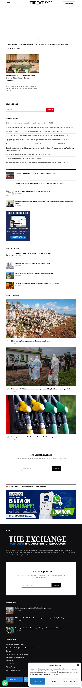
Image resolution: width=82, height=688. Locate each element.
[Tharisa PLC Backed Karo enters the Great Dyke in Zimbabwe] (10, 255)
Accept (38, 681)
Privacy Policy (10, 667)
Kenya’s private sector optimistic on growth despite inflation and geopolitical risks (32, 131)
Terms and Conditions (13, 670)
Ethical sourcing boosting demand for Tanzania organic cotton (26, 123)
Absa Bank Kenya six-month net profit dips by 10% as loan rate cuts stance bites (32, 144)
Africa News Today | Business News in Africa (20, 648)
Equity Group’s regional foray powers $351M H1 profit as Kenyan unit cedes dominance (33, 140)
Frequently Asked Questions (15, 657)
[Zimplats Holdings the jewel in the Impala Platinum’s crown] (10, 265)
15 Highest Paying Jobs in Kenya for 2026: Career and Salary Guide (34, 173)
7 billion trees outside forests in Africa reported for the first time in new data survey (39, 183)
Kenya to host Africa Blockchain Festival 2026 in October (24, 154)
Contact (8, 651)
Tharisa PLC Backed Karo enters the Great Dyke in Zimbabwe (33, 253)
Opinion (8, 83)
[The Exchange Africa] (41, 3)
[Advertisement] (41, 22)
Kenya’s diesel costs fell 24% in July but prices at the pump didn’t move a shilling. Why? (33, 162)
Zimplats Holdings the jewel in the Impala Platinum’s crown (32, 263)
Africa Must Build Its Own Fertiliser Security (20, 158)
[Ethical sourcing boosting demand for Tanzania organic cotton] (41, 318)
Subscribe (69, 3)
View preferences (70, 681)
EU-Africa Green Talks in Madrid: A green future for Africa (32, 191)
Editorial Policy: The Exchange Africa (17, 654)
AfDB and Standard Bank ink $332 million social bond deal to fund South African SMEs (33, 135)
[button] (78, 665)
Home (7, 39)
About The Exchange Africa (15, 645)
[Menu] (8, 3)
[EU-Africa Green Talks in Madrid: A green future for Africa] (10, 193)
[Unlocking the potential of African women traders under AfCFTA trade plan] (10, 285)
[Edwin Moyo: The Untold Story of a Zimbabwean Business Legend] (10, 275)
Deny (54, 681)
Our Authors (10, 664)
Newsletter (9, 660)
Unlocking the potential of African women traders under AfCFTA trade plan (37, 283)
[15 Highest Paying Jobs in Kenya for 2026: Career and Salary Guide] (10, 175)
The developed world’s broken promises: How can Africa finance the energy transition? (20, 77)
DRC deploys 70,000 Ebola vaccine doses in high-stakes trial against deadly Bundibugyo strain (36, 127)
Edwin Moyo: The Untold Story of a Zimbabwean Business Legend (34, 273)
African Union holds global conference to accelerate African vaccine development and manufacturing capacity (44, 202)
